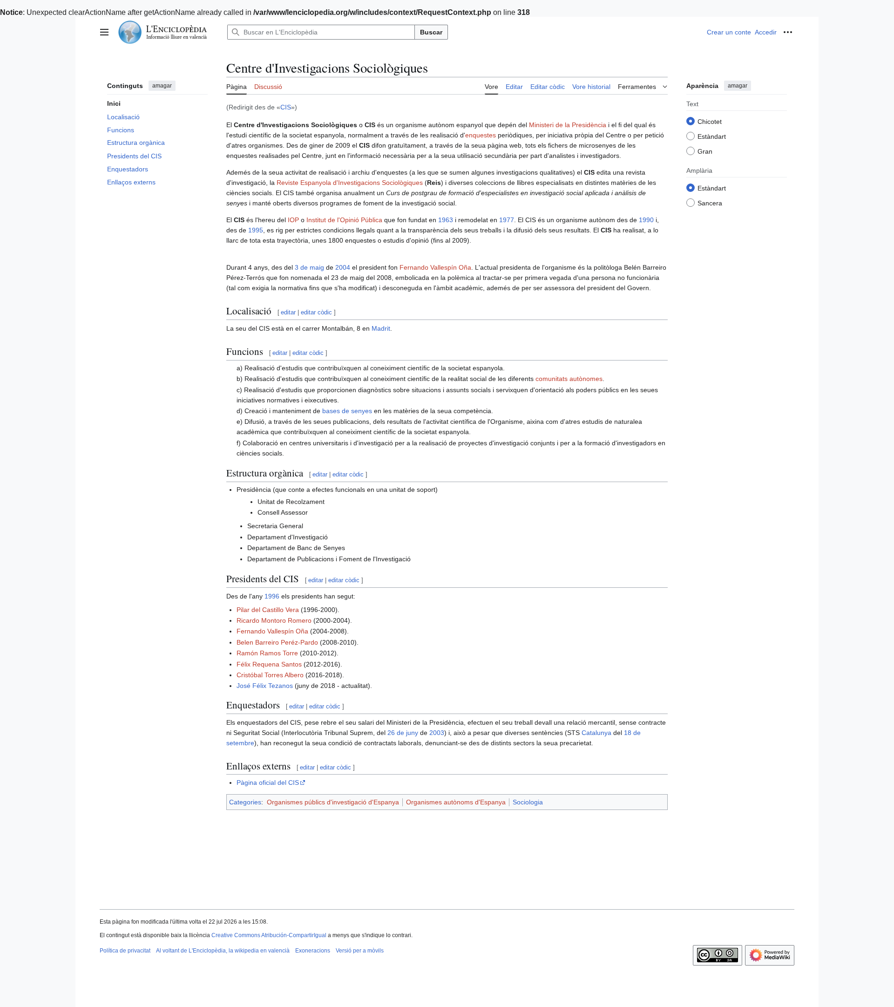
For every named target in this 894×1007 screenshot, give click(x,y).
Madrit (381, 328)
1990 (646, 220)
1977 (506, 220)
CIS (285, 107)
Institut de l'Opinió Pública (344, 220)
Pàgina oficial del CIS (268, 782)
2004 (342, 267)
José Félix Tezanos (265, 685)
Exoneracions (312, 950)
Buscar (431, 32)
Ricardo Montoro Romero (274, 620)
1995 (255, 230)
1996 (271, 596)
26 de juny (402, 732)
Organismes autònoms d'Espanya (456, 802)
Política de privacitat (125, 950)
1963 (445, 220)
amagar (162, 85)
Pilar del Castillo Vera (268, 609)
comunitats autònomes (569, 378)
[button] (104, 32)
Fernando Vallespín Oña (435, 267)
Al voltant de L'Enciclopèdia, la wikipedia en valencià (223, 950)
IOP (293, 220)
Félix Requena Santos (269, 664)
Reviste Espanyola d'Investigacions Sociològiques (350, 182)
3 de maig (309, 267)
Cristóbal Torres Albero (270, 675)
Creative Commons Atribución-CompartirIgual (268, 935)
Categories (245, 802)
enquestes (480, 135)
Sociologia (528, 802)
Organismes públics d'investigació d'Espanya (333, 802)
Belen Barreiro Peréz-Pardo (277, 642)
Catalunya (596, 732)
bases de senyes (347, 411)
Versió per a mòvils (360, 950)
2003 (436, 732)
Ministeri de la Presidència (567, 125)
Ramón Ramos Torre (267, 653)
